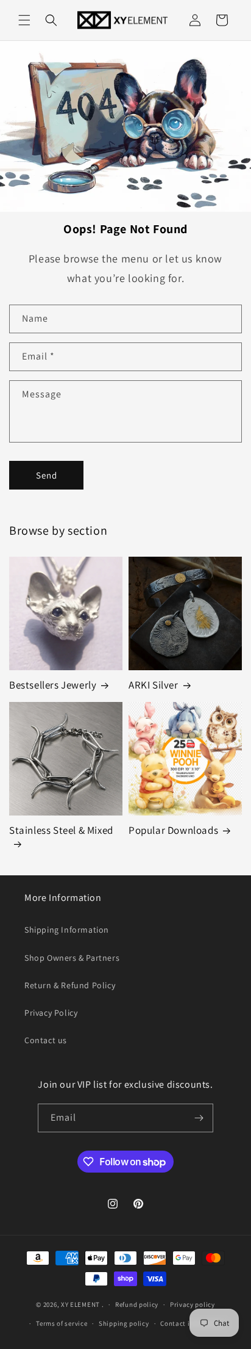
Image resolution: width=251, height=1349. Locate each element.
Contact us (45, 1040)
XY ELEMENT (80, 1304)
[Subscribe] (199, 1118)
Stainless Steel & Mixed (61, 830)
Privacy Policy (50, 1012)
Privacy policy (192, 1304)
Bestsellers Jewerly (52, 685)
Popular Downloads (173, 830)
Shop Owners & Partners (71, 957)
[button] (24, 20)
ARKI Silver (154, 685)
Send (46, 475)
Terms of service (61, 1323)
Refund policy (136, 1304)
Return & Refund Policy (69, 985)
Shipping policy (124, 1323)
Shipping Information (66, 929)
